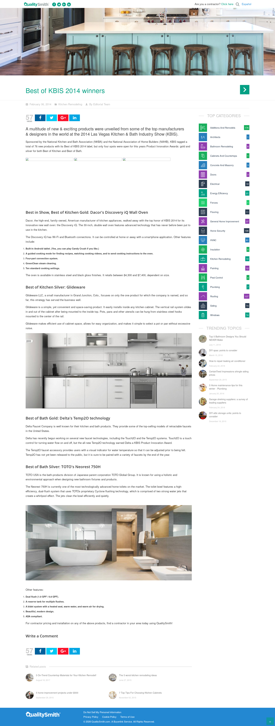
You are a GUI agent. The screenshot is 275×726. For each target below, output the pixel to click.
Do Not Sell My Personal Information (102, 712)
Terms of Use (127, 717)
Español (246, 4)
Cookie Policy (109, 717)
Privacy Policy (90, 717)
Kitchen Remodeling (70, 104)
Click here (227, 4)
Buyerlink (118, 721)
